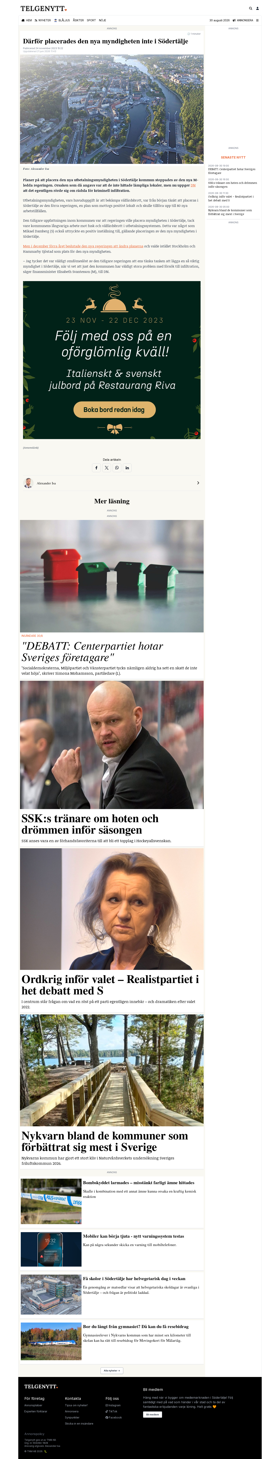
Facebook (115, 1417)
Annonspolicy (34, 1434)
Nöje (102, 20)
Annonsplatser (33, 1405)
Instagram (114, 1405)
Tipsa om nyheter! (76, 1405)
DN (193, 185)
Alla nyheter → (112, 1370)
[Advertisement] (233, 88)
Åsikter (78, 20)
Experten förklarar (35, 1411)
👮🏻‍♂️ (62, 20)
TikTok (112, 1411)
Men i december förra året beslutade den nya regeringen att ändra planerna (83, 246)
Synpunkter (72, 1417)
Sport (91, 20)
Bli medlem (152, 1414)
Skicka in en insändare (79, 1423)
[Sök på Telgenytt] (251, 8)
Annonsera (71, 1411)
